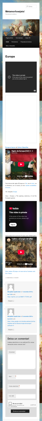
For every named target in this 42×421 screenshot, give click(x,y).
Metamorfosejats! (15, 11)
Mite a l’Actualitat (10, 46)
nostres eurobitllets (30, 185)
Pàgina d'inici (9, 38)
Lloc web (11, 396)
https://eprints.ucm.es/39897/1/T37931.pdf (20, 297)
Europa (15, 192)
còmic (32, 183)
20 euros (7, 187)
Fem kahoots (19, 38)
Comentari (12, 352)
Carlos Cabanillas (23, 147)
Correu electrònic (14, 386)
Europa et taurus (10, 147)
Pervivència (15, 42)
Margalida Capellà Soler (14, 292)
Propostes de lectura (26, 42)
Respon (11, 301)
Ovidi (7, 42)
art (26, 183)
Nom (12, 376)
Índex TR (27, 38)
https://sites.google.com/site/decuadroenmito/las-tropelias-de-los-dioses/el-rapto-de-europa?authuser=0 (21, 323)
